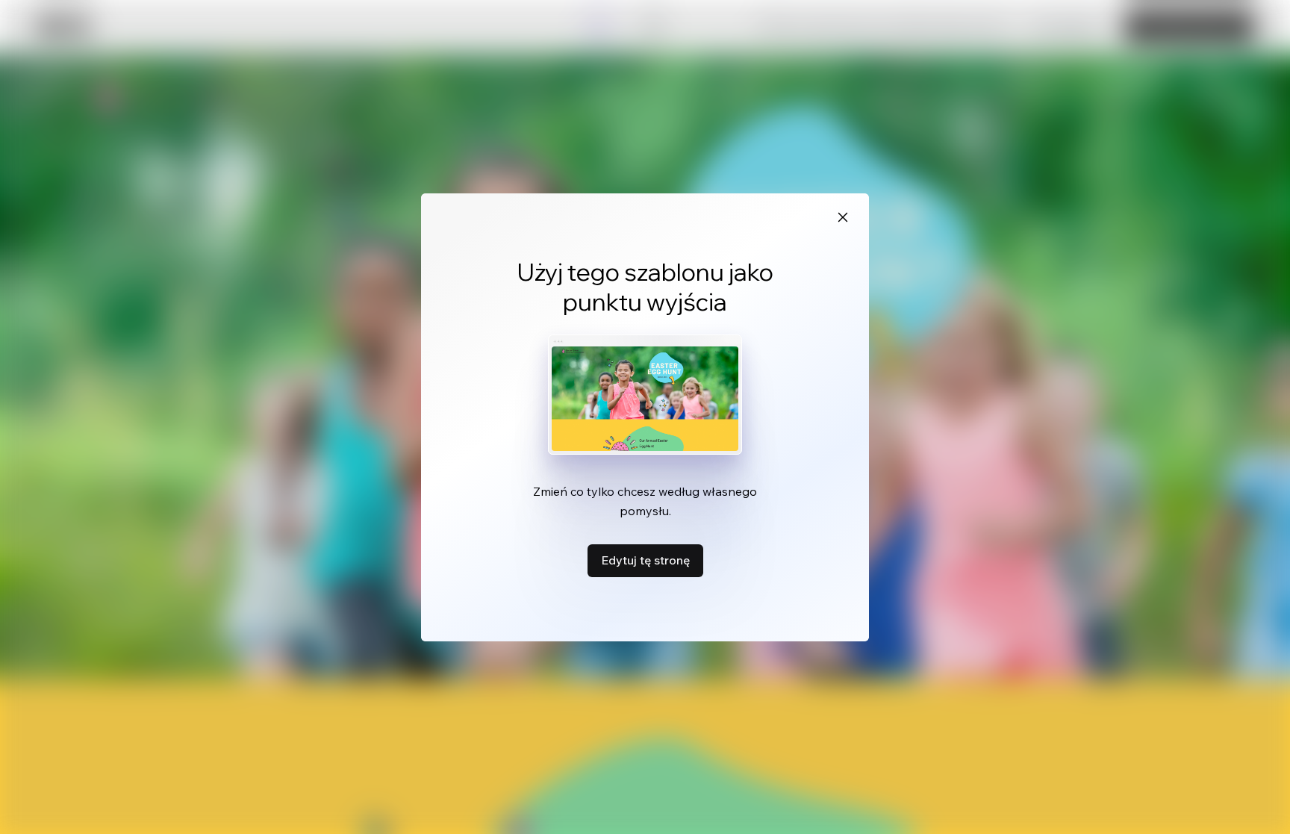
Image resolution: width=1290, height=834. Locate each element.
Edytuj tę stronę (645, 560)
